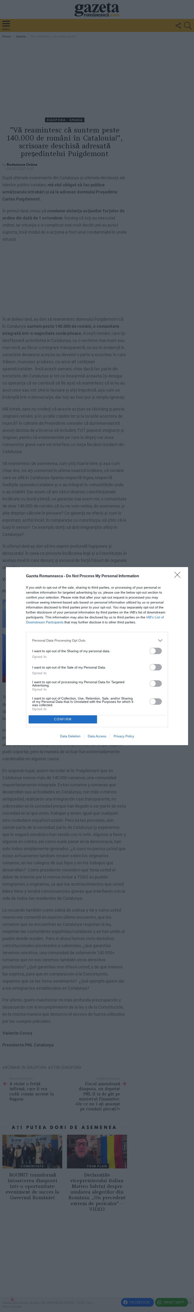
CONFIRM (63, 719)
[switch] (156, 651)
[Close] (178, 576)
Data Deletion (70, 736)
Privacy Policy (124, 736)
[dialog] (97, 656)
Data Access (97, 736)
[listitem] (97, 640)
